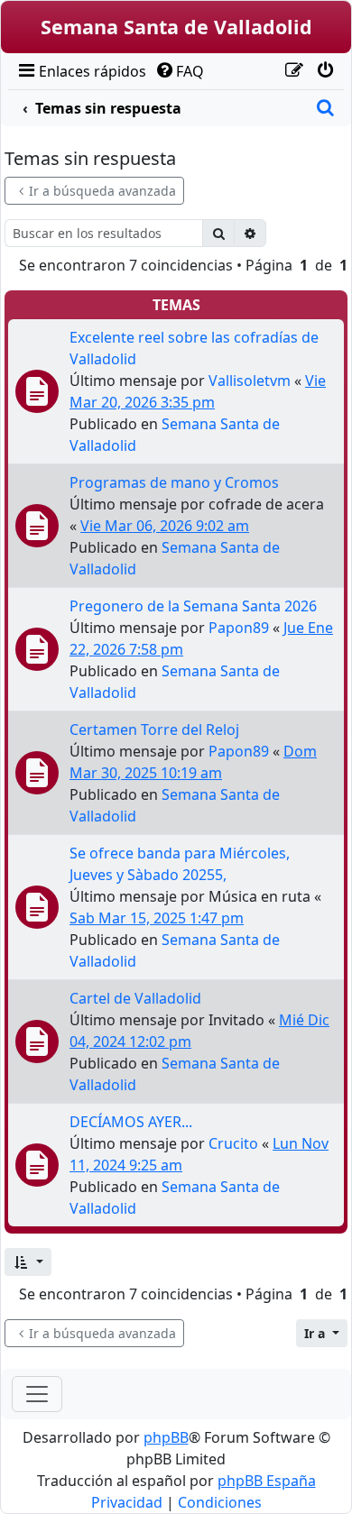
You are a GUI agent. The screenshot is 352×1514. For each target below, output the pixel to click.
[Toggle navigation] (37, 1394)
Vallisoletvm (249, 380)
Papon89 (238, 628)
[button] (28, 1262)
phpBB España (267, 1481)
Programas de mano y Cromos (174, 482)
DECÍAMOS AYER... (130, 1122)
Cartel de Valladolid (135, 998)
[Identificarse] (325, 71)
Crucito (233, 1143)
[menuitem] (81, 71)
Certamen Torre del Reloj (154, 729)
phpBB (166, 1437)
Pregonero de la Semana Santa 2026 (193, 606)
